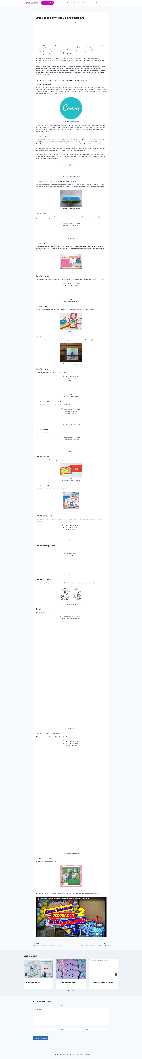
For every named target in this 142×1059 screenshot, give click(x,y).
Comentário (38, 1009)
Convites (38, 14)
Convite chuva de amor (67, 982)
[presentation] (38, 969)
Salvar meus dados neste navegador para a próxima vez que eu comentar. (55, 1034)
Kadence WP (86, 1054)
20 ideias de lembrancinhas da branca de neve (47, 945)
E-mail (62, 1029)
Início (78, 3)
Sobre (83, 3)
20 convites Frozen (33, 982)
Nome (36, 1029)
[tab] (68, 990)
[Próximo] (116, 974)
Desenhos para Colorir (93, 3)
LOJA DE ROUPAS (47, 3)
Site (86, 1029)
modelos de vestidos (74, 60)
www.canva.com (75, 121)
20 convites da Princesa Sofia (102, 982)
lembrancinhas (52, 60)
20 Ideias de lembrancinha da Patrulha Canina (95, 945)
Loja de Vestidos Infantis (108, 3)
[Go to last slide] (26, 974)
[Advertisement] (71, 34)
